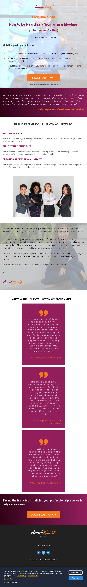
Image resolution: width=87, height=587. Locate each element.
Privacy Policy (9, 579)
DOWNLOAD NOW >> (43, 77)
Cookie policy (21, 576)
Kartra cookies (33, 576)
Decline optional (75, 572)
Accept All (75, 578)
